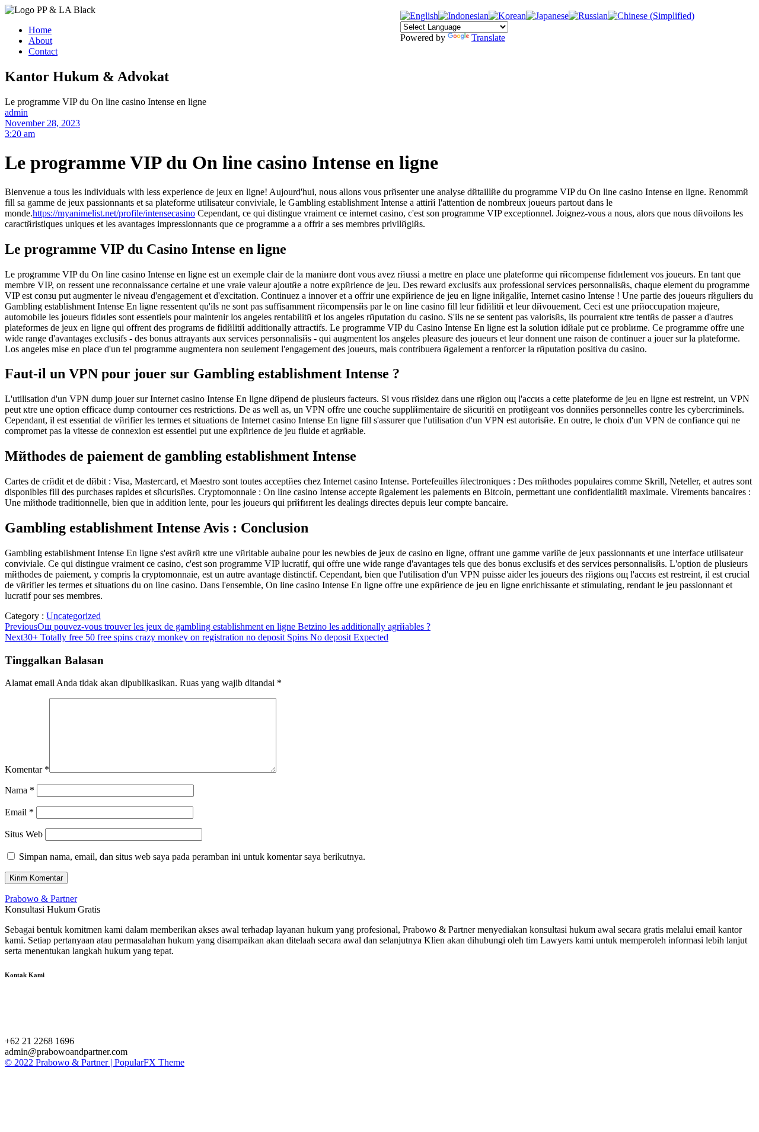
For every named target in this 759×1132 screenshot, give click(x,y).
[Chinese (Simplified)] (651, 16)
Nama (19, 790)
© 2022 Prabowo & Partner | (59, 1062)
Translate (488, 38)
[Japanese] (547, 16)
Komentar (27, 769)
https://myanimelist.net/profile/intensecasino (114, 213)
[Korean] (507, 16)
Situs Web (24, 834)
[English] (419, 16)
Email (19, 812)
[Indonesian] (463, 16)
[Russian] (588, 16)
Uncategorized (73, 616)
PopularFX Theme (149, 1062)
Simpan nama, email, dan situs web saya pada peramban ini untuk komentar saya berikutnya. (192, 857)
